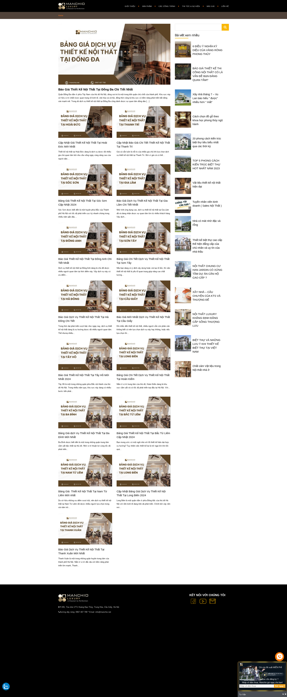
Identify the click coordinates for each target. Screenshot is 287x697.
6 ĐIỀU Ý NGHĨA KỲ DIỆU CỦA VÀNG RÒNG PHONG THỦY (207, 50)
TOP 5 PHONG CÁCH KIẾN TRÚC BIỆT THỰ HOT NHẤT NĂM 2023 (206, 164)
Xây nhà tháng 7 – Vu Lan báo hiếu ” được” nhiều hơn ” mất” (205, 98)
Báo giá (211, 6)
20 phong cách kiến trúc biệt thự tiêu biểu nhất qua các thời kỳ (207, 142)
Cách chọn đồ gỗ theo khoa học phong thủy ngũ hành (208, 120)
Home (60, 15)
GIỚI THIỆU (130, 6)
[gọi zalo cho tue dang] (6, 686)
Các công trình (167, 6)
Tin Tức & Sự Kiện (191, 6)
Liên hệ (225, 6)
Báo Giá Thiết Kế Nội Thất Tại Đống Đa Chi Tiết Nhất (96, 89)
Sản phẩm (147, 6)
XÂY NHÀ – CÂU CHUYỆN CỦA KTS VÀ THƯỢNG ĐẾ (206, 296)
